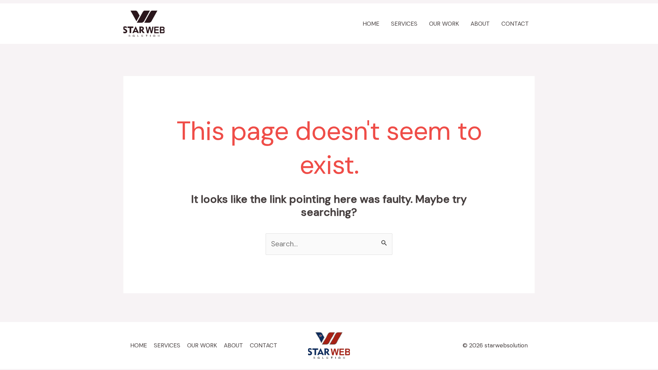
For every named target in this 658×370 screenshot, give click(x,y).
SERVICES (404, 23)
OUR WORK (444, 23)
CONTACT (515, 23)
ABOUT (480, 23)
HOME (371, 23)
